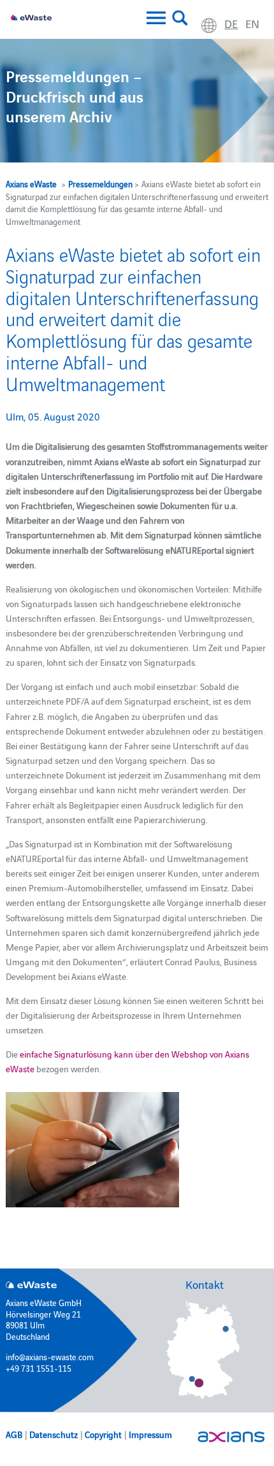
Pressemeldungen (100, 183)
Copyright (103, 1434)
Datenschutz (53, 1434)
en (252, 23)
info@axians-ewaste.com (50, 1356)
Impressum (150, 1434)
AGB (14, 1434)
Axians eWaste (31, 183)
